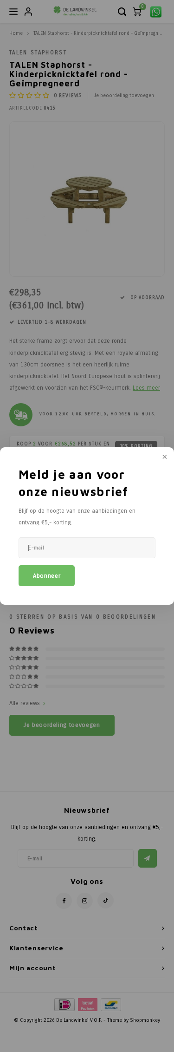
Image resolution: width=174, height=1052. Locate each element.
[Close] (164, 457)
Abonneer (46, 576)
